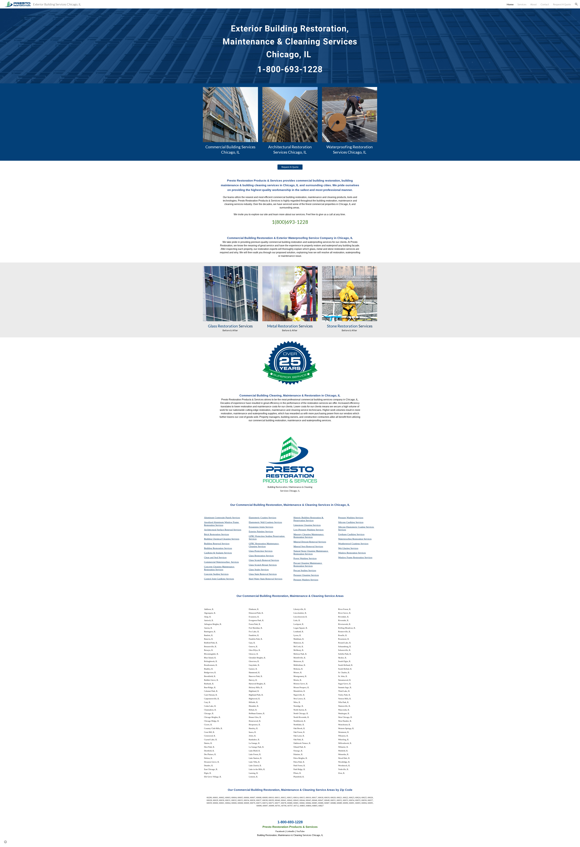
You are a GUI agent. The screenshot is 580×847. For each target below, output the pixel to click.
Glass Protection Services (260, 551)
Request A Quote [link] (562, 4)
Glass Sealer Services (259, 569)
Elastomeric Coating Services (262, 517)
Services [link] (521, 4)
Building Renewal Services (216, 543)
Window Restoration (348, 553)
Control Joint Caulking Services (219, 579)
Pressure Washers (301, 579)
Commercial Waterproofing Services (221, 562)
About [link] (533, 4)
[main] (290, 46)
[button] (576, 4)
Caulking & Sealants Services (218, 553)
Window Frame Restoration (351, 557)
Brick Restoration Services (216, 534)
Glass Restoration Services (261, 555)
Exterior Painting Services (261, 531)
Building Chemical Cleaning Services (221, 539)
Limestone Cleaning (302, 525)
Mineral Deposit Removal (305, 542)
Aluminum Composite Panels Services (222, 517)
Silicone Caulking (347, 522)
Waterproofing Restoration (351, 539)
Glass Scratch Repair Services (263, 565)
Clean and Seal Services (215, 557)
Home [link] (510, 4)
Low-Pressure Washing (304, 529)
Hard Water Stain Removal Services (265, 579)
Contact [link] (545, 4)
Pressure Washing (346, 517)
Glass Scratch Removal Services (264, 560)
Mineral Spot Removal (304, 546)
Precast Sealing (300, 570)
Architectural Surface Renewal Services (222, 529)
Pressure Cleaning (302, 575)
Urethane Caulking (347, 534)
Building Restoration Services (218, 548)
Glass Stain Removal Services (263, 574)
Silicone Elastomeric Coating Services (356, 527)
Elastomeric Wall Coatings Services (265, 522)
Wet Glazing (344, 548)
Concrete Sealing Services (216, 574)
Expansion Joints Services (261, 527)
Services (317, 525)
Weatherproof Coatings (349, 543)
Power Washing (301, 558)
